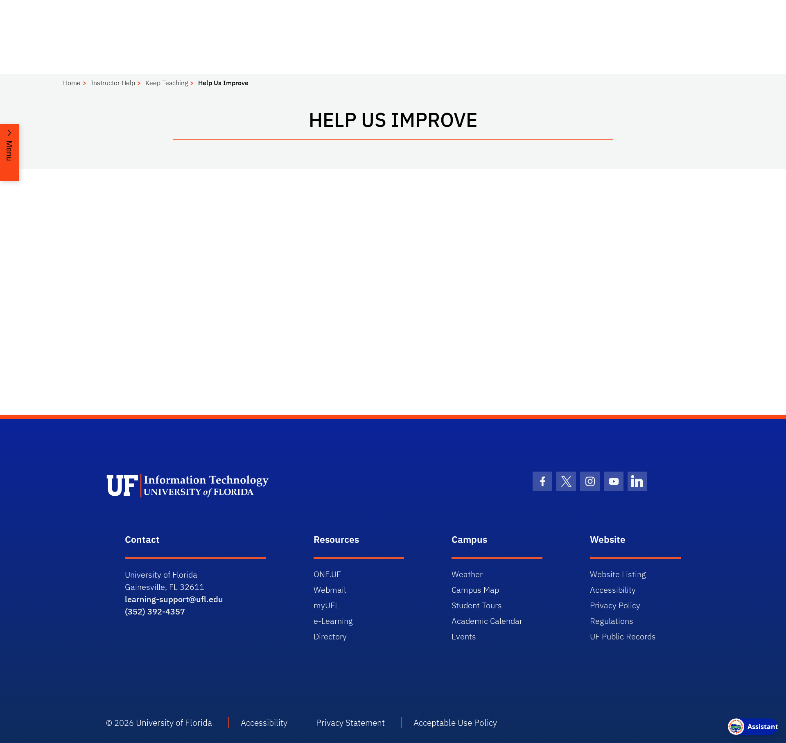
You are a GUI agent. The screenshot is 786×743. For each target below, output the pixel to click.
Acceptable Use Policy (455, 722)
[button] (9, 152)
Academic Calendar (487, 620)
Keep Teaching (166, 83)
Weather (467, 574)
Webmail (330, 589)
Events (464, 636)
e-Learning (333, 620)
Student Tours (477, 605)
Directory (330, 636)
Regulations (611, 620)
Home (72, 83)
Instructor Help (113, 83)
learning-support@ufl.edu (174, 599)
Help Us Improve (223, 83)
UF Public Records (623, 636)
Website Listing (618, 574)
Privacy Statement (350, 722)
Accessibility (613, 589)
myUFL (326, 605)
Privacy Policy (615, 605)
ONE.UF (327, 574)
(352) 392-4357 (155, 611)
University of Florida (174, 722)
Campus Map (475, 589)
